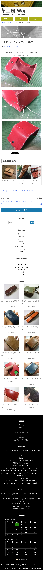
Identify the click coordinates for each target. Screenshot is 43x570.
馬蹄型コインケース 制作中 (21, 463)
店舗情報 (21, 437)
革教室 (21, 251)
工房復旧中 (21, 455)
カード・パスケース (21, 267)
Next (39, 166)
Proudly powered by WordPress (15, 568)
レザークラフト (27, 191)
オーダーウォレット (21, 475)
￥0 (23, 19)
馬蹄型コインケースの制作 (21, 465)
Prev (3, 166)
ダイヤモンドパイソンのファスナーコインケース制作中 (21, 483)
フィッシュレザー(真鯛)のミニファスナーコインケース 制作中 (21, 450)
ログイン (36, 19)
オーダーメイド (21, 264)
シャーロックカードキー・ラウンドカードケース (21, 468)
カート (21, 430)
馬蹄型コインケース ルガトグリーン (21, 460)
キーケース (21, 241)
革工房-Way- (14, 10)
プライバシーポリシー (21, 432)
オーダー (6, 191)
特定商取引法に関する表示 (21, 440)
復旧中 (21, 453)
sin (17, 46)
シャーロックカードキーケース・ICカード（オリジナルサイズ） (21, 470)
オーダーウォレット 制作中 (21, 478)
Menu (7, 19)
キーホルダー (21, 244)
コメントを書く (21, 210)
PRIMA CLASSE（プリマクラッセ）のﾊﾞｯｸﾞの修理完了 (18, 494)
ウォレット (21, 239)
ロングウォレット (18, 504)
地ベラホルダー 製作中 (18, 508)
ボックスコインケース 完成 (32, 202)
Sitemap (21, 425)
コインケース (16, 191)
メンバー (21, 435)
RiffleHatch (38, 568)
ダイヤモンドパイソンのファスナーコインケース (21, 480)
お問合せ (21, 427)
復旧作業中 (21, 458)
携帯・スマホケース (21, 246)
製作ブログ (21, 234)
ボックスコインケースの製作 (10, 202)
